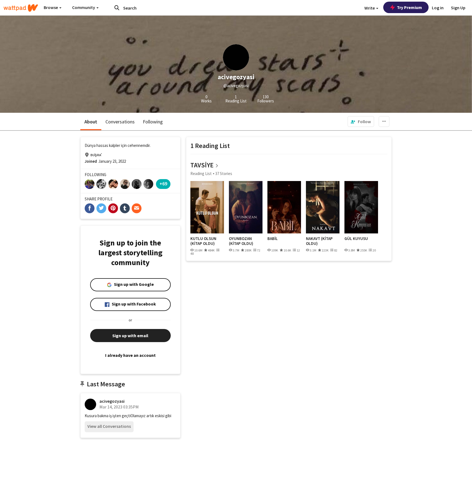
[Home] (21, 8)
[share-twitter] (101, 208)
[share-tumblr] (125, 208)
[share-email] (136, 208)
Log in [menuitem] (438, 7)
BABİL (272, 238)
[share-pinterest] (113, 208)
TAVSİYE (202, 165)
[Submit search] (117, 7)
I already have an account (130, 355)
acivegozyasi (112, 401)
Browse (51, 7)
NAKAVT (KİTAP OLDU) (319, 241)
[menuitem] (360, 121)
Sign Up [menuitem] (458, 7)
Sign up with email (130, 335)
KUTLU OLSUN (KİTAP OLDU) (203, 241)
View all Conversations (109, 426)
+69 (163, 183)
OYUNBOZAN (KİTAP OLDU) (241, 241)
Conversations (120, 121)
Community (84, 7)
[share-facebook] (90, 208)
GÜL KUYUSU (356, 238)
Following (153, 121)
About (90, 121)
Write (370, 8)
